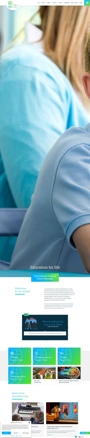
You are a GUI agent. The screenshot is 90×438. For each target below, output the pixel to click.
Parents (54, 2)
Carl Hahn (70, 305)
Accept (6, 433)
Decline (16, 433)
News (43, 2)
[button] (29, 422)
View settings (25, 433)
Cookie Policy (12, 435)
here (63, 308)
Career (80, 2)
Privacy (17, 435)
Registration (67, 2)
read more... (49, 434)
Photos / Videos (74, 2)
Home (39, 2)
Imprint (20, 435)
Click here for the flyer (60, 328)
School (60, 2)
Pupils (48, 2)
